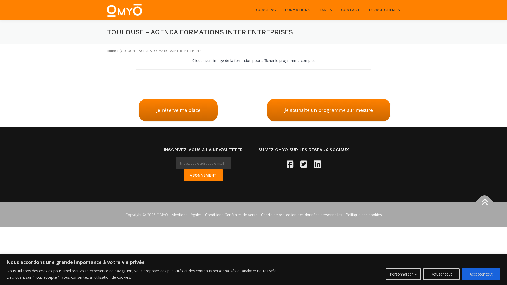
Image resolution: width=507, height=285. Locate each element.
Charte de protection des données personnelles (301, 214)
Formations (297, 10)
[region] (253, 269)
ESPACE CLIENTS (384, 10)
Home (111, 51)
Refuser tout (441, 274)
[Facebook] (290, 164)
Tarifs (325, 10)
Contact (350, 10)
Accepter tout (481, 274)
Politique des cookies (364, 214)
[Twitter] (303, 164)
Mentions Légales (187, 214)
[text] (142, 274)
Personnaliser (401, 274)
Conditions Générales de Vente (231, 214)
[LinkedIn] (317, 164)
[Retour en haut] (484, 202)
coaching (266, 10)
